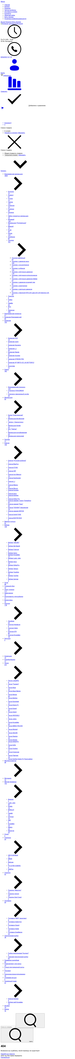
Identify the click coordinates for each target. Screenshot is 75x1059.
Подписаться (5, 1057)
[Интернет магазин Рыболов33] (12, 24)
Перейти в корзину (11, 133)
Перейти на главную (8, 1054)
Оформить (21, 133)
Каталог (3, 171)
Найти (31, 1041)
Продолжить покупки (11, 155)
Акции (3, 22)
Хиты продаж (16, 22)
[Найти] (30, 1020)
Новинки (8, 22)
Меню (3, 1)
